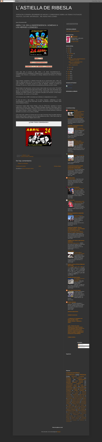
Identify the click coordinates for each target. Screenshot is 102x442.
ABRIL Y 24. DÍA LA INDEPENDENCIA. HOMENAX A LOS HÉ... (77, 59)
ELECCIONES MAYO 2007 (78, 395)
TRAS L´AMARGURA (73, 65)
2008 (69, 77)
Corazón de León (71, 139)
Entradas (81, 344)
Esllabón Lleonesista (72, 315)
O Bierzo (69, 303)
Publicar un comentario (23, 163)
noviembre (71, 53)
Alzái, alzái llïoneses (72, 179)
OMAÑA (69, 405)
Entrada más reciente (21, 166)
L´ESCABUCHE (75, 394)
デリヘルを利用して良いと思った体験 (75, 266)
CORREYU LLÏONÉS (76, 413)
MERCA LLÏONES (80, 409)
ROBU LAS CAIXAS (79, 405)
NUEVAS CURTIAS (76, 399)
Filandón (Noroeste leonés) (74, 277)
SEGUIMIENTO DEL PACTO (72, 391)
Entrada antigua (57, 166)
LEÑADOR (75, 36)
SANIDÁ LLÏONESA (79, 390)
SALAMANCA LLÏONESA (71, 410)
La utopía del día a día (73, 110)
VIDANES (76, 393)
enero (70, 69)
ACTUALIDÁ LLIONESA (81, 406)
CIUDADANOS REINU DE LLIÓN (74, 385)
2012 (69, 52)
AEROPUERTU (69, 397)
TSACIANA (68, 421)
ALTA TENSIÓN (79, 381)
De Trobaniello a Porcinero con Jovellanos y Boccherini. (79, 279)
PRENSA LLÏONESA (76, 401)
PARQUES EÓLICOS (75, 417)
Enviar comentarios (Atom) (28, 168)
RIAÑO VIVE (70, 154)
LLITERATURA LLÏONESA (73, 383)
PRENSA (83, 375)
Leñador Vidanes (69, 84)
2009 (69, 75)
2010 (69, 73)
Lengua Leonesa (71, 337)
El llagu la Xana (71, 177)
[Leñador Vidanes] (66, 86)
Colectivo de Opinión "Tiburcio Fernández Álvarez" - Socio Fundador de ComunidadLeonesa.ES (76, 229)
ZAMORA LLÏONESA (75, 402)
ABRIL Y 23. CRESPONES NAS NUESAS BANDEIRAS (75, 62)
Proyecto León (71, 200)
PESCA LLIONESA (75, 418)
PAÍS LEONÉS (71, 251)
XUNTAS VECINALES (82, 410)
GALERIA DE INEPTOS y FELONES (74, 398)
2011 (69, 71)
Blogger (58, 431)
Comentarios (82, 347)
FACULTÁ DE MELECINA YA (80, 397)
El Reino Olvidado (72, 302)
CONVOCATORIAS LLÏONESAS (27, 156)
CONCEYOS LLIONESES (73, 407)
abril (70, 57)
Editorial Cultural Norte (73, 311)
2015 (69, 48)
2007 (69, 79)
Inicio (40, 166)
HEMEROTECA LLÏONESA (78, 414)
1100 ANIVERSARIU (79, 387)
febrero (70, 67)
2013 (69, 50)
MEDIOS (67, 417)
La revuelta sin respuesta (73, 187)
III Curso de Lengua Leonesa (73, 243)
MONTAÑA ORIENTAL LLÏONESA (74, 382)
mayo (70, 55)
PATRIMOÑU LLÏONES (71, 386)
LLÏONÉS (68, 379)
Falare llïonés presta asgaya (74, 290)
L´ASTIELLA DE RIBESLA (44, 7)
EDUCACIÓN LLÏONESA (71, 389)
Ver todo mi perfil (74, 41)
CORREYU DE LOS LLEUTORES (79, 403)
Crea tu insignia (69, 87)
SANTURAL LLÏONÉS (70, 406)
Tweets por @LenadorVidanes (72, 31)
